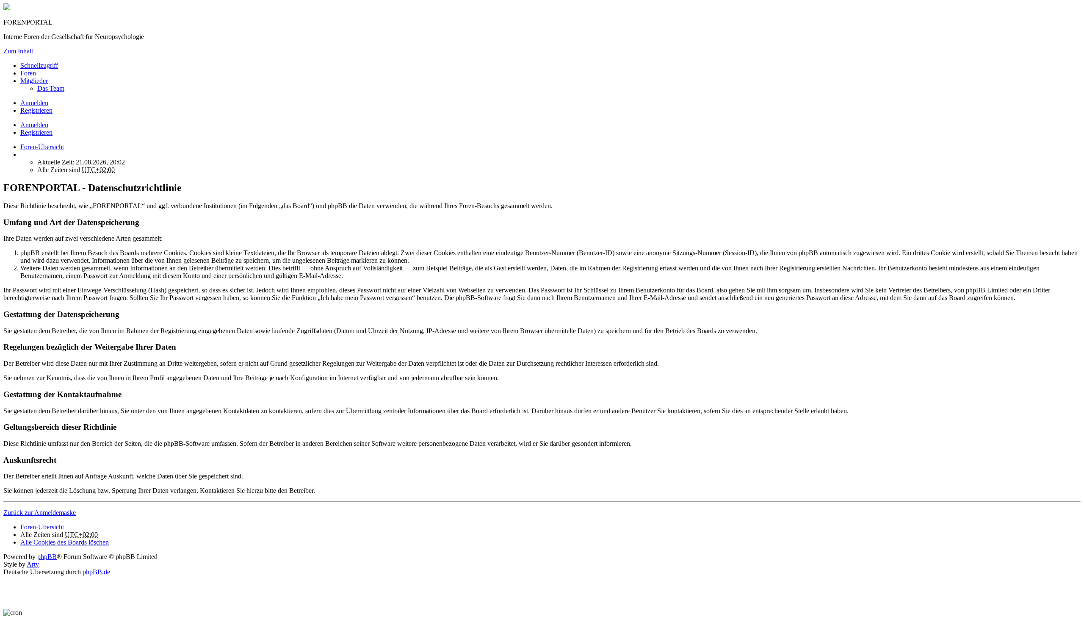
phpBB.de (96, 572)
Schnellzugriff (39, 65)
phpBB (47, 556)
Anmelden (34, 124)
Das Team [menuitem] (50, 88)
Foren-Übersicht (42, 527)
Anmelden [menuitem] (34, 102)
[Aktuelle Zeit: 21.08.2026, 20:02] (22, 154)
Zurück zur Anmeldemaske (39, 512)
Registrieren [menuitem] (36, 110)
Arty (33, 564)
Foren (28, 73)
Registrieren (36, 132)
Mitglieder (34, 80)
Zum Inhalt (18, 51)
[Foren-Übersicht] (6, 7)
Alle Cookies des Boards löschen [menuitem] (64, 542)
